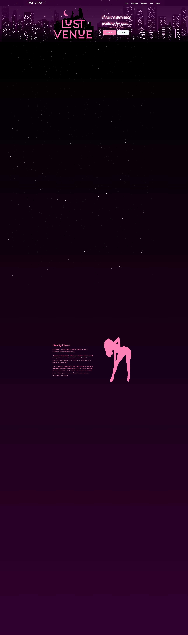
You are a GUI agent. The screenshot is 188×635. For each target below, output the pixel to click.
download (110, 32)
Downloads (134, 3)
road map (123, 32)
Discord (158, 3)
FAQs (151, 3)
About (126, 3)
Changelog (144, 3)
